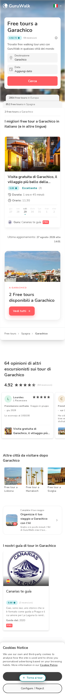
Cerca (32, 81)
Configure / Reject (32, 688)
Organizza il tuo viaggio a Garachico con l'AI (33, 518)
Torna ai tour (35, 678)
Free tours (10, 333)
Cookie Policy (48, 665)
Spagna (25, 333)
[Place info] (56, 37)
